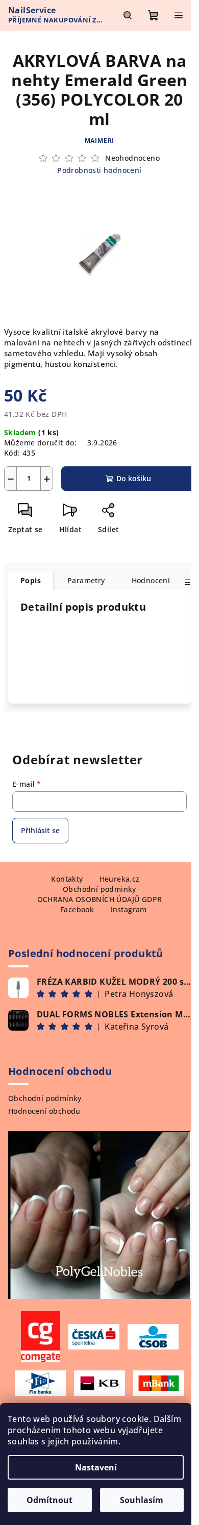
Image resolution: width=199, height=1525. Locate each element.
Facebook (77, 909)
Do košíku (133, 478)
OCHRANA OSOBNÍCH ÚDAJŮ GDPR (99, 899)
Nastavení (96, 1467)
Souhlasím (141, 1500)
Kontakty (67, 879)
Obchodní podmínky (45, 1098)
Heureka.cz (120, 879)
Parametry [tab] (86, 580)
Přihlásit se (40, 830)
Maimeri (100, 140)
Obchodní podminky (99, 889)
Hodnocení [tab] (151, 580)
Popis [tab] (30, 580)
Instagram (128, 909)
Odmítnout (49, 1500)
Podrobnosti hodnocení (99, 170)
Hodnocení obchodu (44, 1111)
